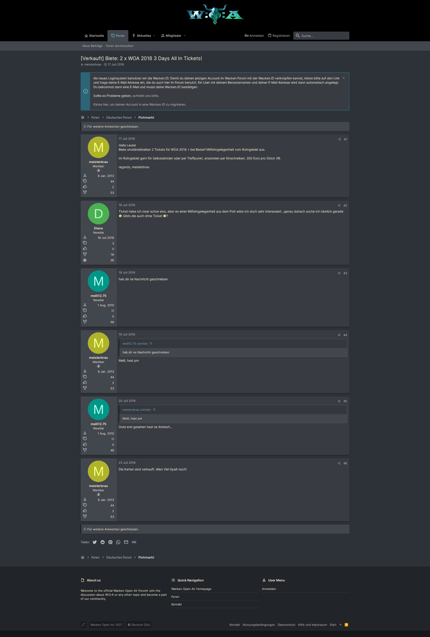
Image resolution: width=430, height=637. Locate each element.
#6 (345, 463)
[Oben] (340, 624)
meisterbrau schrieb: (137, 409)
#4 (345, 335)
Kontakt (176, 604)
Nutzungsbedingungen (259, 624)
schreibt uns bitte (145, 96)
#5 (345, 401)
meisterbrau (92, 64)
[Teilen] (339, 139)
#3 (345, 273)
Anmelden (269, 589)
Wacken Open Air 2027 (106, 624)
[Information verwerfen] (343, 78)
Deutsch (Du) (140, 624)
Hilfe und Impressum (312, 624)
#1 (345, 139)
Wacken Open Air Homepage (191, 589)
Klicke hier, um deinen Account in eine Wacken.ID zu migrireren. (139, 104)
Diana (98, 228)
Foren (175, 596)
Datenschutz (286, 624)
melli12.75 (98, 296)
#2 (345, 205)
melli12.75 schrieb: (135, 343)
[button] (154, 35)
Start (333, 624)
